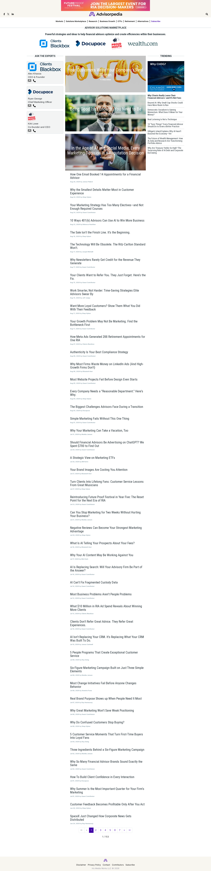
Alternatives (142, 21)
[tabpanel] (54, 43)
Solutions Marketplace (76, 21)
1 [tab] (105, 51)
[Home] (105, 14)
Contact (106, 865)
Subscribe (155, 21)
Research (93, 21)
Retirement (130, 21)
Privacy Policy (94, 865)
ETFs (120, 21)
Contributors (118, 865)
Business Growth (107, 21)
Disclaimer (81, 865)
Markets (59, 21)
